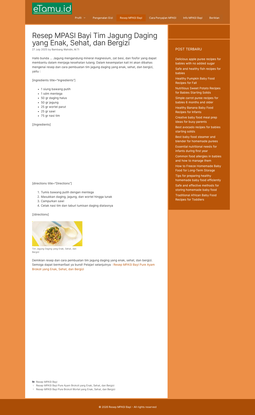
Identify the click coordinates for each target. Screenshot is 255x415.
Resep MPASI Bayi (131, 17)
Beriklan (214, 17)
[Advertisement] (96, 155)
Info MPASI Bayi (192, 17)
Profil (78, 17)
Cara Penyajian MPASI (162, 17)
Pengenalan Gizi (103, 17)
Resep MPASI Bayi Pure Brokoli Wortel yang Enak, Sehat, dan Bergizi (75, 389)
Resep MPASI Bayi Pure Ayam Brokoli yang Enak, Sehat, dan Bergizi (75, 385)
